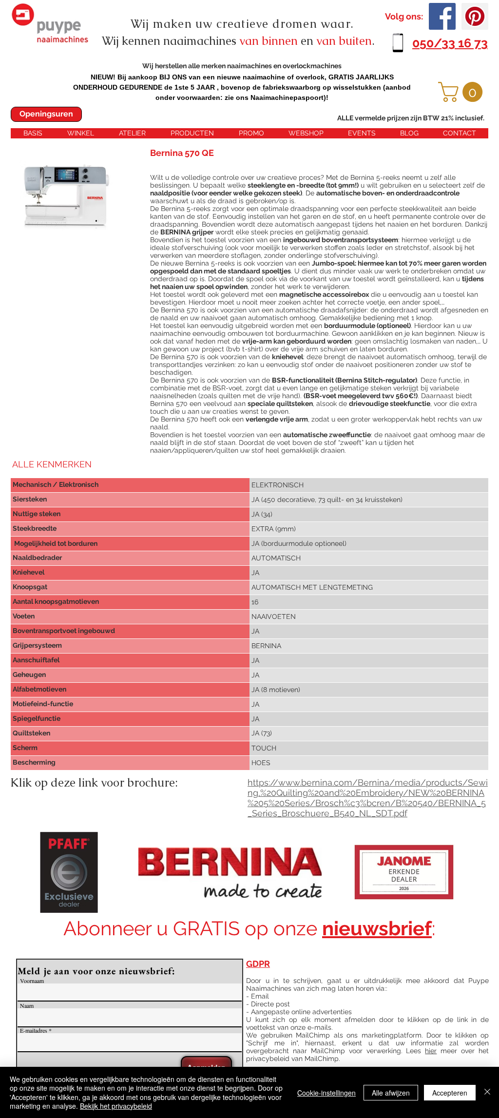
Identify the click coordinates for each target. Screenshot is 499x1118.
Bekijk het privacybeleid (116, 1106)
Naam (27, 1005)
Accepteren (449, 1093)
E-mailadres (33, 1030)
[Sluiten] (487, 1092)
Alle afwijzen (391, 1093)
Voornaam (32, 980)
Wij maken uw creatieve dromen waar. (242, 23)
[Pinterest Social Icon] (474, 16)
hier (431, 1051)
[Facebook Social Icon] (442, 16)
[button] (462, 92)
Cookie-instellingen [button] (326, 1093)
